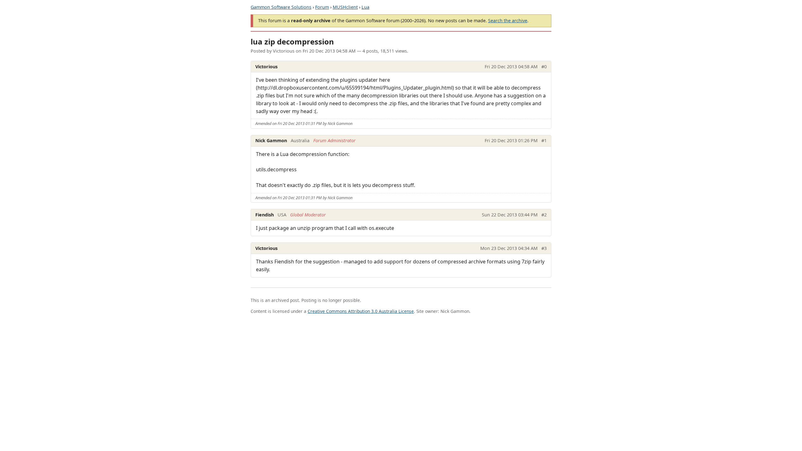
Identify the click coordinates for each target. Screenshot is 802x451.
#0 (544, 67)
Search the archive (507, 20)
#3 (544, 248)
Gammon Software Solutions (281, 7)
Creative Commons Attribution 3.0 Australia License (361, 311)
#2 (544, 215)
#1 (544, 140)
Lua (365, 7)
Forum (322, 7)
